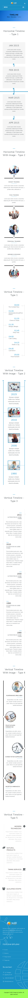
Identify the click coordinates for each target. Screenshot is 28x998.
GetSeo (20, 992)
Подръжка (6, 960)
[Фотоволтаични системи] (14, 2)
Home (8, 17)
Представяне (7, 956)
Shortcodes (13, 17)
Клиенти (6, 953)
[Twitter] (7, 938)
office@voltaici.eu (9, 981)
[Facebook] (4, 938)
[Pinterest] (10, 938)
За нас (6, 949)
